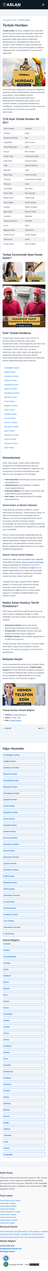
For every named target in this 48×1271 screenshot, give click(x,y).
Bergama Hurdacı (11, 405)
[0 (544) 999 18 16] (6, 1258)
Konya (6, 1097)
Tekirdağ (7, 1135)
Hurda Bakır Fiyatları (8, 1203)
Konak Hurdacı (10, 418)
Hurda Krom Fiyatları (8, 1217)
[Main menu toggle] (43, 4)
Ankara (7, 950)
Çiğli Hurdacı (9, 448)
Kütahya (7, 1103)
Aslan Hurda (34, 1265)
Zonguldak (8, 1155)
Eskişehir (7, 1046)
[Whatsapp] (6, 1264)
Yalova (6, 1148)
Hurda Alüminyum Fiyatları (10, 1201)
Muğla (6, 1123)
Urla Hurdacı (9, 934)
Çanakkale (8, 1014)
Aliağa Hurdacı (10, 372)
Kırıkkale (7, 1078)
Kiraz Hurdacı (9, 410)
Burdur (7, 1001)
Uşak (6, 1142)
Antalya (7, 963)
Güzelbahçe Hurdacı (12, 927)
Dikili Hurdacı (9, 889)
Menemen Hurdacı (11, 435)
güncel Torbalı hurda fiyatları (33, 562)
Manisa (7, 1110)
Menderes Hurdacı (11, 427)
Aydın (6, 969)
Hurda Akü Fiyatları (7, 1223)
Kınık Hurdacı (9, 401)
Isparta (7, 1052)
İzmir (6, 1059)
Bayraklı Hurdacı (10, 397)
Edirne (6, 1040)
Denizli (7, 1027)
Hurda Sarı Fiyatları (7, 1209)
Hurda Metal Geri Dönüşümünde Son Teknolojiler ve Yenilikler (24, 1231)
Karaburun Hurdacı (11, 376)
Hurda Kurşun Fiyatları (8, 1220)
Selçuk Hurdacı (10, 908)
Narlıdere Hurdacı (11, 443)
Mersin (7, 1116)
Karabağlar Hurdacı (11, 368)
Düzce (6, 1033)
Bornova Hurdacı (10, 422)
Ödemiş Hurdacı (10, 883)
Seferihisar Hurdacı (12, 895)
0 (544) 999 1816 (7, 1246)
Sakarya (7, 1129)
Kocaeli (7, 1091)
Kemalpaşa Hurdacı (11, 393)
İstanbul (7, 944)
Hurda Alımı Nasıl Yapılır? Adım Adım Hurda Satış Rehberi (22, 1237)
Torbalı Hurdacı (15, 720)
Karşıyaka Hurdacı (11, 385)
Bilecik (6, 988)
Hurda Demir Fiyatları (8, 1214)
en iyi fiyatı (24, 649)
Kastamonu (8, 1071)
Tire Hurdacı (9, 921)
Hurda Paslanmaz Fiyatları (10, 1212)
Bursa (6, 1008)
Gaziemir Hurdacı (11, 914)
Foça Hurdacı (9, 902)
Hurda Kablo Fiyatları (8, 1206)
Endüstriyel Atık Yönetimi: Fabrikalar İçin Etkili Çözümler (22, 1234)
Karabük (7, 1065)
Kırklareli (7, 1084)
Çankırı (7, 1020)
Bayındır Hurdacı (10, 389)
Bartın (6, 982)
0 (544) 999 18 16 (19, 715)
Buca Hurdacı (9, 431)
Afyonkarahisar (10, 957)
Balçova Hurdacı (10, 380)
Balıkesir (7, 976)
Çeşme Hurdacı (10, 439)
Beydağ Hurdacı (10, 414)
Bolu (6, 995)
